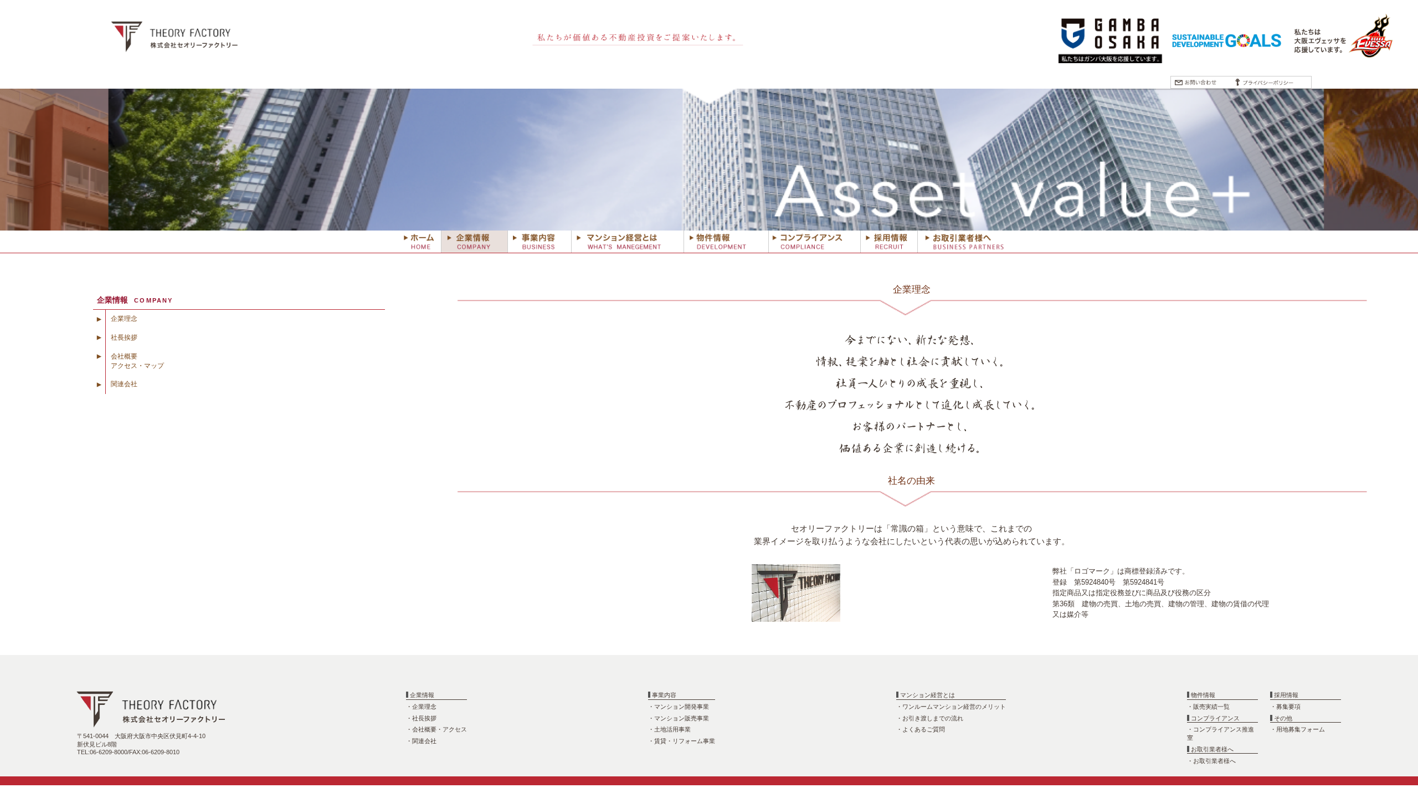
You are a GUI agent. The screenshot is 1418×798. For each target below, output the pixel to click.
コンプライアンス (1215, 718)
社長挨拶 (124, 337)
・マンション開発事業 (678, 706)
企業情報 (422, 695)
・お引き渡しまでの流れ (929, 718)
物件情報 (1203, 695)
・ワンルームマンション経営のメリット (951, 706)
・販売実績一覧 (1208, 706)
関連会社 (124, 384)
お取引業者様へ (1212, 749)
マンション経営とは (927, 695)
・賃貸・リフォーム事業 (681, 741)
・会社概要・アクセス (436, 729)
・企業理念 (421, 706)
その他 (1283, 718)
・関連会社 (421, 741)
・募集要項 (1285, 706)
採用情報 (1286, 695)
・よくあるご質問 (920, 729)
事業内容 (664, 695)
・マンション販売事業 (678, 718)
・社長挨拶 (421, 718)
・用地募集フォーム (1297, 729)
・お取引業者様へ (1211, 761)
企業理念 (124, 319)
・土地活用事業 (669, 729)
